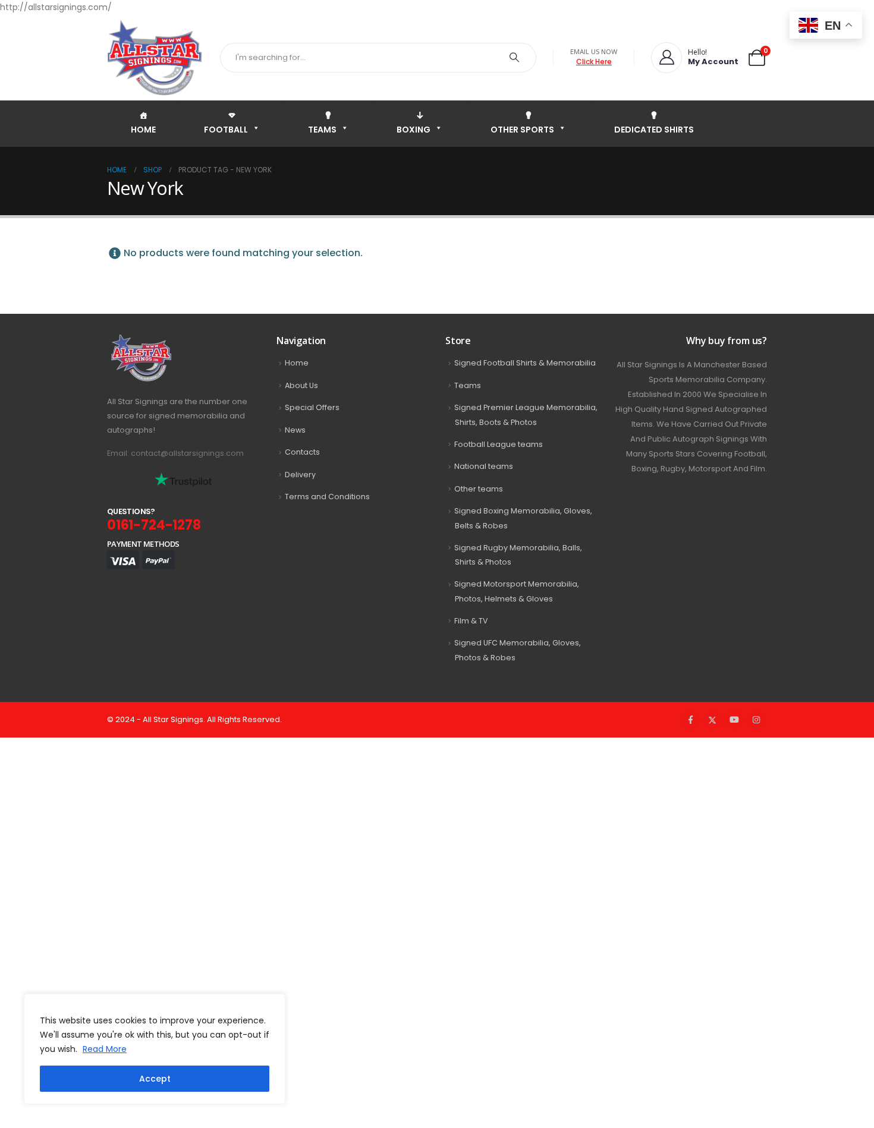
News (295, 430)
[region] (154, 1049)
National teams (483, 466)
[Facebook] (690, 719)
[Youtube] (734, 719)
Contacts (302, 452)
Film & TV (471, 621)
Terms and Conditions (327, 496)
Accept (155, 1079)
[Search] (514, 57)
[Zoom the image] (167, 341)
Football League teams (498, 444)
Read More (105, 1049)
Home (297, 363)
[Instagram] (756, 719)
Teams (467, 385)
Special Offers (312, 407)
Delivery (300, 475)
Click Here (594, 61)
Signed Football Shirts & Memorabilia (525, 363)
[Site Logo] (154, 57)
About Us (301, 385)
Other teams (478, 489)
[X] (712, 719)
